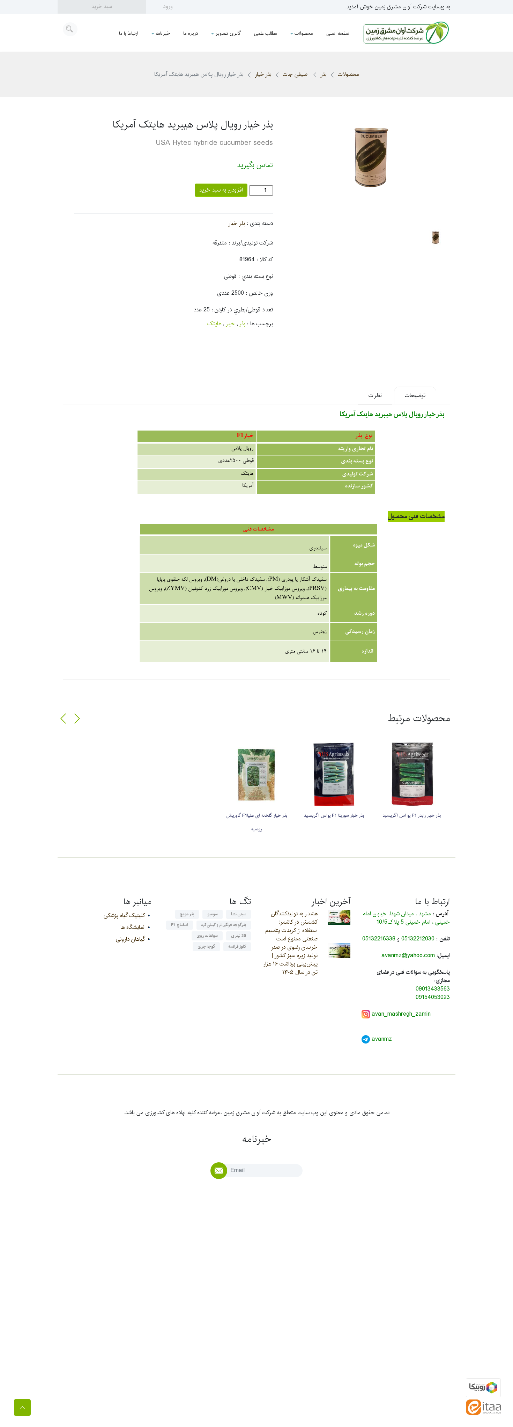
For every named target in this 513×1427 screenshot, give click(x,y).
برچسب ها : (260, 324)
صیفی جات (296, 74)
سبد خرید (101, 6)
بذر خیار (263, 74)
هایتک (214, 323)
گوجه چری (206, 946)
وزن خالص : (259, 293)
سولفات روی (207, 935)
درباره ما (190, 33)
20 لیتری (238, 935)
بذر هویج (187, 914)
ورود (168, 6)
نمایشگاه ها (132, 927)
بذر (323, 74)
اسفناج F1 (179, 925)
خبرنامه (163, 33)
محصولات (304, 33)
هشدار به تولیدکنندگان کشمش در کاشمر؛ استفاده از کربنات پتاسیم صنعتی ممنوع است (291, 926)
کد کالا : (264, 260)
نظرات (375, 395)
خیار (230, 323)
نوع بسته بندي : (255, 276)
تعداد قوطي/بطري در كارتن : (242, 310)
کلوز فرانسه (237, 946)
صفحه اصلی (337, 33)
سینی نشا (238, 914)
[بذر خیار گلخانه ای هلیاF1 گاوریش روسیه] (256, 774)
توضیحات (415, 395)
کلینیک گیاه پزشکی (124, 915)
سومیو (212, 914)
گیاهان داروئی (130, 939)
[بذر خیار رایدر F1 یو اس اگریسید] (411, 774)
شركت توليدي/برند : (251, 243)
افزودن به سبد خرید (221, 190)
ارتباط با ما (128, 33)
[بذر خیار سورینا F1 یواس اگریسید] (334, 774)
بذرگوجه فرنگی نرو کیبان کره (223, 925)
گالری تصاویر (228, 33)
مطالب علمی (265, 33)
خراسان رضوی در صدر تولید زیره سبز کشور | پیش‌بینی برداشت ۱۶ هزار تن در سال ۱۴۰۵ (290, 960)
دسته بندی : (260, 223)
